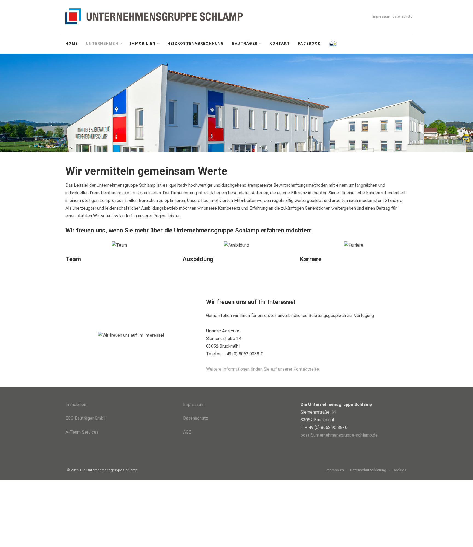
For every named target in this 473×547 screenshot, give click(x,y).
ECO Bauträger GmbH (85, 418)
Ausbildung (198, 259)
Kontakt (279, 43)
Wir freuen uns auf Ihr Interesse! (250, 301)
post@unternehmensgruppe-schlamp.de (339, 435)
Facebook (309, 43)
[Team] (119, 245)
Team (73, 259)
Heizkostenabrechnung (196, 43)
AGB (187, 432)
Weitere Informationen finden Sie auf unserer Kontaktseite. (263, 369)
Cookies (399, 470)
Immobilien (143, 43)
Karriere (311, 259)
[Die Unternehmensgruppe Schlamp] (156, 16)
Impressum (381, 16)
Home (71, 43)
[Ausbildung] (236, 245)
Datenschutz (402, 16)
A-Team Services (82, 432)
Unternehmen (102, 43)
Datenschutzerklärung (368, 470)
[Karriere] (353, 245)
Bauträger (245, 43)
